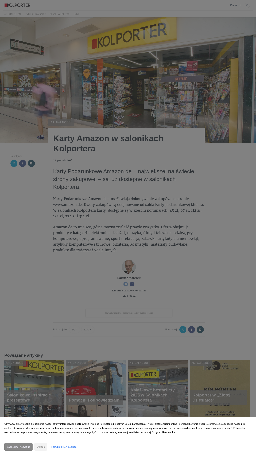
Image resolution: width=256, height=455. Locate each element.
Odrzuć (41, 446)
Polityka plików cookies (63, 446)
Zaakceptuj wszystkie (18, 446)
